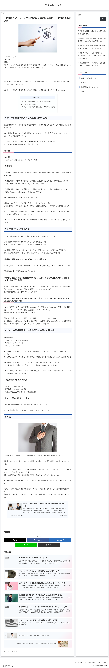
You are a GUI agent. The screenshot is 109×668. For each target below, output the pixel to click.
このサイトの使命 (101, 662)
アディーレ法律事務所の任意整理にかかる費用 (36, 101)
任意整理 (7, 532)
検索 (79, 15)
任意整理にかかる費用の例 (30, 104)
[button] (49, 545)
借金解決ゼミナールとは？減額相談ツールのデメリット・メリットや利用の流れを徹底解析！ (92, 55)
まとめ (24, 109)
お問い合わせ (91, 662)
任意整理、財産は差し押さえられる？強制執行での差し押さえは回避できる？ (92, 40)
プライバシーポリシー (80, 662)
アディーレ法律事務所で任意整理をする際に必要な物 (38, 107)
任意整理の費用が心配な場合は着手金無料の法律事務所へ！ (92, 32)
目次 (35, 97)
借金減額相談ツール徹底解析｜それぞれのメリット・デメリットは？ (92, 64)
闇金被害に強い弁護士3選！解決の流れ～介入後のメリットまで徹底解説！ (91, 47)
